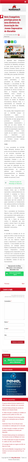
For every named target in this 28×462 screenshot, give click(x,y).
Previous (6, 283)
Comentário (7, 301)
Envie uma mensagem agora (15, 273)
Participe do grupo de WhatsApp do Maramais (15, 182)
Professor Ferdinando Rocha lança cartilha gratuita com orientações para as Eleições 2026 (13, 419)
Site (5, 335)
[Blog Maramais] (14, 8)
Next (23, 283)
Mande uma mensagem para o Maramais (15, 361)
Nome (6, 322)
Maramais (6, 36)
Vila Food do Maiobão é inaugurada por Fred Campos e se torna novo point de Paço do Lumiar (13, 451)
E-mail (6, 328)
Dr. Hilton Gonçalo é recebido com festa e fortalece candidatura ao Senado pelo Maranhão (13, 430)
